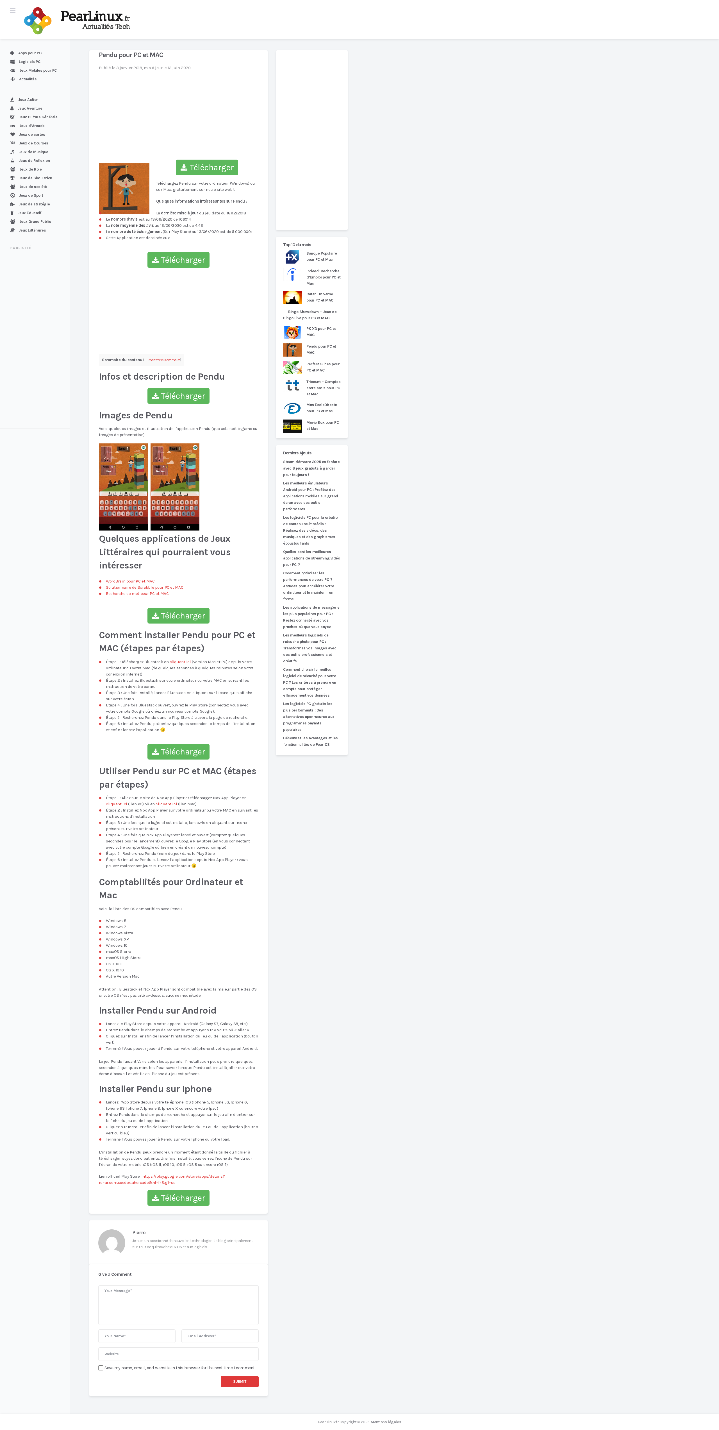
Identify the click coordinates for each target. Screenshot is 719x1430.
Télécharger (211, 167)
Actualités (28, 79)
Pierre (138, 1232)
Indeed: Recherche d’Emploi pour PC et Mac (323, 277)
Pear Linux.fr (328, 1422)
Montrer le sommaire (164, 360)
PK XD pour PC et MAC (321, 331)
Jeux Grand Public (35, 221)
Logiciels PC (29, 61)
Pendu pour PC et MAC (321, 349)
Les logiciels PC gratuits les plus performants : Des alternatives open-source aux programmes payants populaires (309, 716)
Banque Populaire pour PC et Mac (321, 256)
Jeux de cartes (32, 134)
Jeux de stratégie (34, 204)
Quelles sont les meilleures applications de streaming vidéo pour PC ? (311, 558)
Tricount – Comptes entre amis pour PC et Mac (323, 387)
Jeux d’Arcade (32, 125)
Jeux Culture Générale (38, 117)
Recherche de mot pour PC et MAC (137, 593)
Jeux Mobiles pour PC (38, 70)
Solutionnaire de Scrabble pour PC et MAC (144, 587)
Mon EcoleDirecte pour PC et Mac (321, 407)
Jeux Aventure (30, 108)
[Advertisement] (38, 340)
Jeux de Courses (33, 143)
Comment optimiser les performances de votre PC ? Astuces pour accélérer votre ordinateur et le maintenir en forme (308, 586)
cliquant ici (180, 661)
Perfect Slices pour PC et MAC (323, 367)
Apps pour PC (30, 53)
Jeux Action (28, 99)
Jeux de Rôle (30, 169)
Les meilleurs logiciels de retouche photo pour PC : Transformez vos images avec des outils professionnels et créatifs (309, 648)
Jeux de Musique (33, 151)
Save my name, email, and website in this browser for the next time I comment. (180, 1367)
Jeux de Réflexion (34, 160)
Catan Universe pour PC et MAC (319, 297)
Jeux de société (33, 186)
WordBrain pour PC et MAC (130, 581)
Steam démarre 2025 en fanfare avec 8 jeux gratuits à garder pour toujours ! (311, 468)
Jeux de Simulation (35, 178)
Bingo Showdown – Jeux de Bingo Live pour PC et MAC (310, 314)
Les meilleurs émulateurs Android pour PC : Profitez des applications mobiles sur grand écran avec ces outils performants (310, 496)
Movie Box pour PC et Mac (322, 425)
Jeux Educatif (29, 212)
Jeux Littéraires (32, 230)
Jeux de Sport (31, 195)
